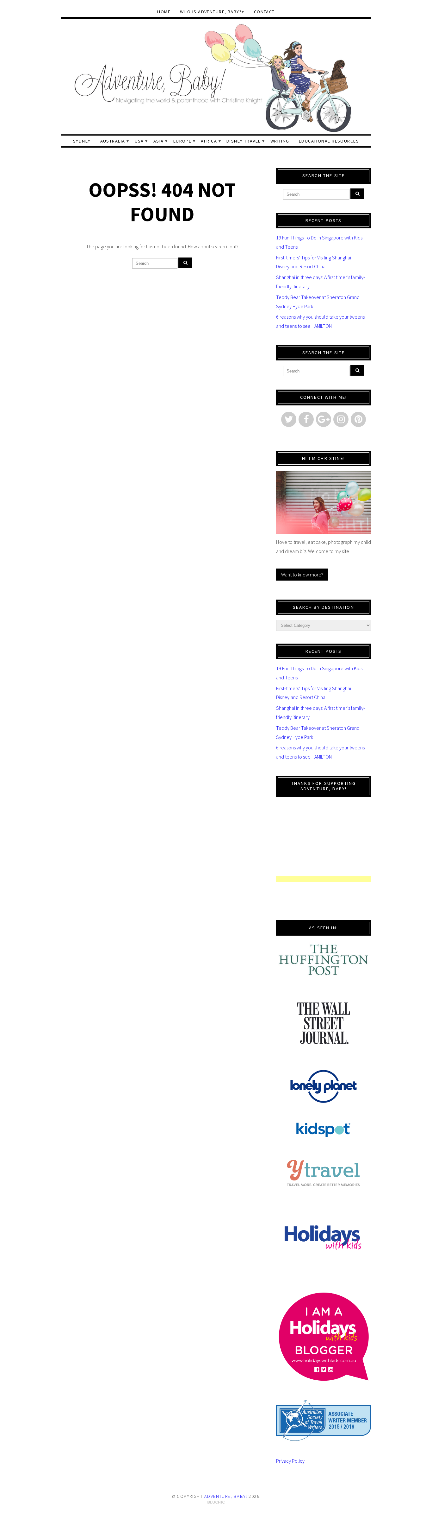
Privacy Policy (290, 1461)
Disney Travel (243, 141)
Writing (279, 141)
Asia (158, 141)
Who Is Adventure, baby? (211, 12)
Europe (182, 141)
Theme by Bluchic (216, 1502)
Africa (209, 141)
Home (163, 12)
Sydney (82, 141)
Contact (264, 12)
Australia (112, 141)
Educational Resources (329, 141)
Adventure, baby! (225, 1496)
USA (139, 141)
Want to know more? (302, 574)
